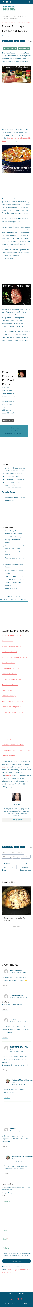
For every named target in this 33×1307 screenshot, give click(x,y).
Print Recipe (24, 48)
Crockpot (14, 22)
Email (5, 1239)
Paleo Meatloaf (7, 641)
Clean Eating (17, 16)
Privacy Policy (12, 1296)
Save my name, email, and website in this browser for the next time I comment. (17, 1254)
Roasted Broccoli (8, 756)
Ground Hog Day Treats (8, 867)
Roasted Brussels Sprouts (11, 646)
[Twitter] (14, 820)
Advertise (20, 1293)
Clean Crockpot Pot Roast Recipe (13, 853)
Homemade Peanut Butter (12, 635)
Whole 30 (27, 22)
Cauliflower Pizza (8, 663)
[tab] (13, 926)
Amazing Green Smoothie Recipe (14, 657)
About (11, 1293)
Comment (7, 1201)
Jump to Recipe (10, 48)
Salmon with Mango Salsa (11, 707)
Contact (23, 1296)
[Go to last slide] (4, 905)
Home (4, 16)
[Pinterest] (10, 2)
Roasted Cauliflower (9, 674)
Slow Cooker (26, 857)
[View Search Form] (30, 2)
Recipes (9, 16)
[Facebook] (3, 2)
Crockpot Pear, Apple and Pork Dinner (16, 750)
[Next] (29, 905)
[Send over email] (22, 41)
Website (6, 1248)
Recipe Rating (7, 1193)
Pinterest (8, 775)
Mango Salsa (7, 690)
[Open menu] (29, 8)
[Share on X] (16, 41)
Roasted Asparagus (9, 696)
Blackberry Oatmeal (9, 652)
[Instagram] (7, 2)
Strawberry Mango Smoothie (12, 712)
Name (5, 1230)
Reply (5, 985)
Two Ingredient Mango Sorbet (13, 701)
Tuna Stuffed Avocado (10, 685)
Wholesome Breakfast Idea (25, 867)
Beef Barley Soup (8, 739)
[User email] (21, 820)
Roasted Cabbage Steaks (11, 679)
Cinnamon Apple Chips (10, 668)
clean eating (7, 857)
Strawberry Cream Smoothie (13, 745)
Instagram (5, 767)
